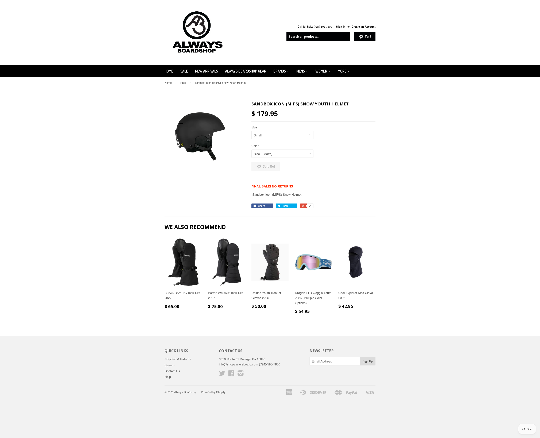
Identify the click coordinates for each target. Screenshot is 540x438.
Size (254, 127)
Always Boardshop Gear (245, 71)
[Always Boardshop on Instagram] (241, 374)
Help (168, 376)
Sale (184, 71)
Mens (301, 71)
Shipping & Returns (178, 359)
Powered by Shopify (213, 392)
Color (255, 146)
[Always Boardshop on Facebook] (231, 374)
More (342, 71)
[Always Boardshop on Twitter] (222, 374)
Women (321, 71)
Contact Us (172, 371)
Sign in (341, 26)
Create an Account (363, 26)
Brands (280, 71)
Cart (367, 36)
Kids (183, 83)
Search (169, 365)
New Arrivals (206, 71)
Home (169, 71)
